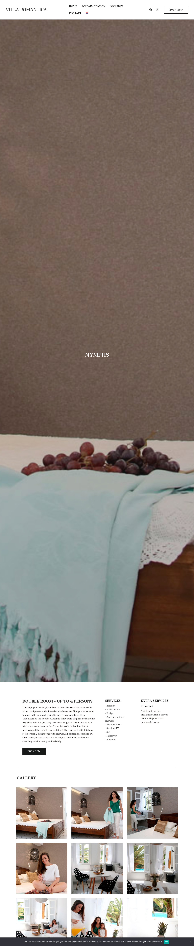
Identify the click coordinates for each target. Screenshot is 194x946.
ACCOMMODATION (93, 6)
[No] (190, 941)
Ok (166, 941)
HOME (73, 6)
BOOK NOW (34, 751)
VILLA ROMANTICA (26, 9)
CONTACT (75, 13)
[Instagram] (157, 9)
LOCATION (116, 6)
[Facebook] (150, 9)
